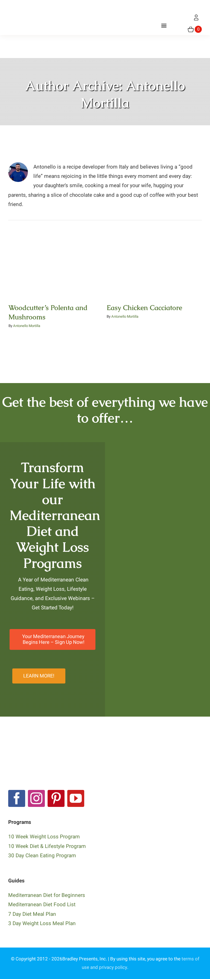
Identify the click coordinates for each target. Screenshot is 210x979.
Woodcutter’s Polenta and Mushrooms (56, 253)
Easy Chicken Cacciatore (154, 257)
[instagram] (36, 798)
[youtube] (75, 798)
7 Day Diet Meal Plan (32, 914)
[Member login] (196, 18)
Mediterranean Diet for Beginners (46, 895)
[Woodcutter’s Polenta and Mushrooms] (55, 263)
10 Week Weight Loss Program (44, 837)
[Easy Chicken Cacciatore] (154, 263)
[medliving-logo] (30, 5)
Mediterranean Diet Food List (41, 904)
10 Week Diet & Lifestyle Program (47, 846)
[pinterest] (56, 798)
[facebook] (16, 798)
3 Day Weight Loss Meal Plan (42, 923)
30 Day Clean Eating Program (42, 855)
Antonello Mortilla (26, 325)
